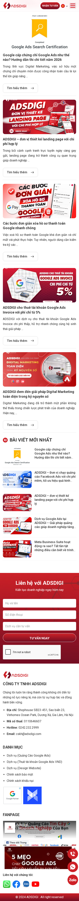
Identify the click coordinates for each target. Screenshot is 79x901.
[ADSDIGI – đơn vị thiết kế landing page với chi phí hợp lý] (19, 502)
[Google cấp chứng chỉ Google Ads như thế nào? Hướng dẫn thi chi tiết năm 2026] (19, 456)
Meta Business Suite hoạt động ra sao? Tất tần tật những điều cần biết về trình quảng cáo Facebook (54, 548)
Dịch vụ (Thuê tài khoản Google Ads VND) (34, 762)
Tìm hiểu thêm (17, 88)
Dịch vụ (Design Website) (24, 768)
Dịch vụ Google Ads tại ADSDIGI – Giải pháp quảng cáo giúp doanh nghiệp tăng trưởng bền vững (54, 525)
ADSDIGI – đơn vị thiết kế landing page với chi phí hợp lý (54, 500)
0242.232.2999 (29, 727)
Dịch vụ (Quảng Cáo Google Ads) (28, 755)
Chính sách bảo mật (20, 774)
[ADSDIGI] (18, 5)
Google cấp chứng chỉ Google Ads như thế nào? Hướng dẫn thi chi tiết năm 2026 (53, 455)
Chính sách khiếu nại (20, 781)
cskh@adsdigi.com (28, 734)
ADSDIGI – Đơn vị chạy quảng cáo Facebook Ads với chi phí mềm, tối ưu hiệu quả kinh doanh (55, 478)
